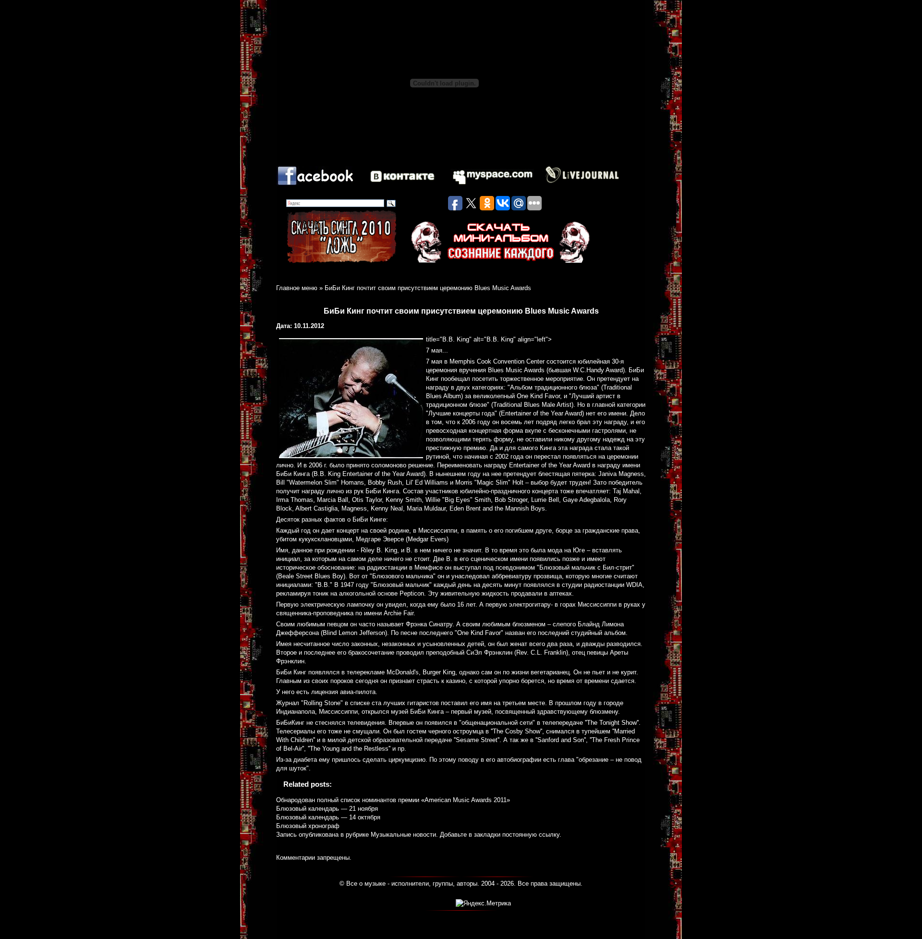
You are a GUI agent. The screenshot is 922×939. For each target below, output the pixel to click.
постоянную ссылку (530, 834)
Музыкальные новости (403, 834)
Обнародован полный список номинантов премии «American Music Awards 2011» (393, 800)
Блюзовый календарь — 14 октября (328, 817)
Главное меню (296, 288)
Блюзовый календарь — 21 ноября (327, 808)
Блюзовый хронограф (308, 825)
